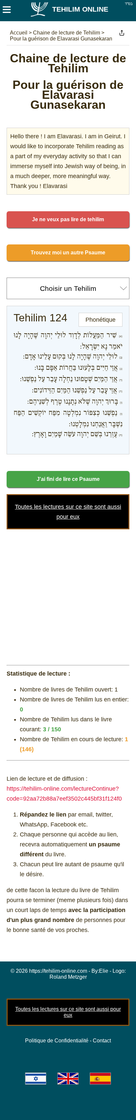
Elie (103, 971)
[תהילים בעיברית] (35, 1079)
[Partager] (121, 33)
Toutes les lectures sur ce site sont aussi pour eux (68, 1012)
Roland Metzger (68, 977)
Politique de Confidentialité (56, 1040)
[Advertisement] (68, 595)
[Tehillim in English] (68, 1079)
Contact (102, 1040)
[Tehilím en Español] (100, 1079)
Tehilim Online (80, 9)
